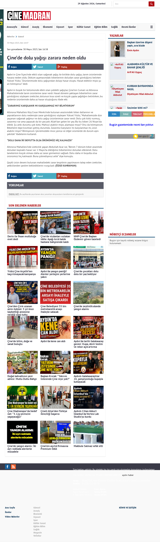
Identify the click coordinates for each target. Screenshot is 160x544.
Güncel (24, 26)
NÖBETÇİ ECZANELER (123, 234)
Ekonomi (47, 26)
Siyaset (60, 26)
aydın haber (128, 475)
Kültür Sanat (83, 26)
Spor (70, 26)
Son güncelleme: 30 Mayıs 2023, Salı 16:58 (27, 49)
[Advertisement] (131, 161)
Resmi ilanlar (129, 26)
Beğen (14, 67)
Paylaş (64, 67)
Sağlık (114, 26)
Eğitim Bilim (100, 26)
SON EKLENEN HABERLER (25, 205)
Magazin (37, 532)
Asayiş (35, 26)
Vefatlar (37, 535)
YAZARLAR (116, 35)
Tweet (40, 67)
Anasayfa (12, 26)
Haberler (11, 36)
